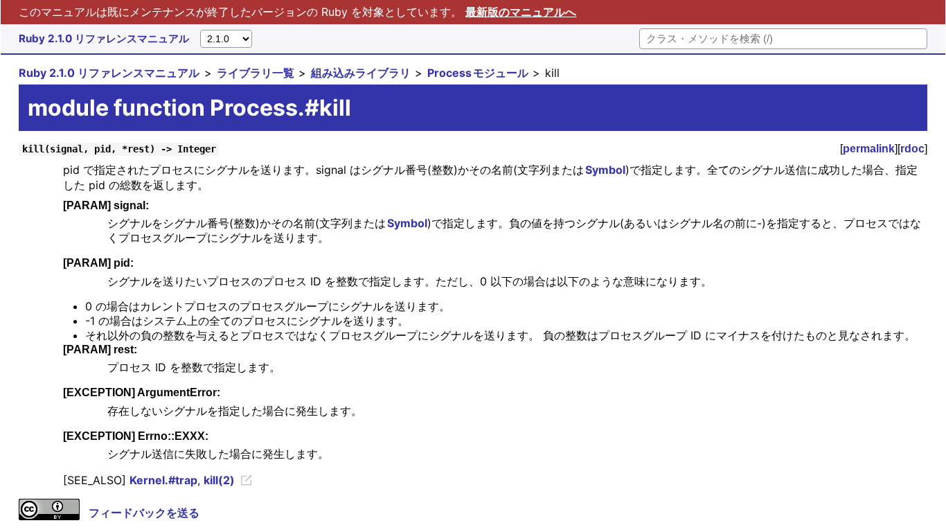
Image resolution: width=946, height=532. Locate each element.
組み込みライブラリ (361, 73)
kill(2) (219, 480)
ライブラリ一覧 (255, 73)
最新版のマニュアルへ (520, 12)
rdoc (912, 148)
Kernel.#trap (163, 480)
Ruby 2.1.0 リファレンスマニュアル (104, 38)
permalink (869, 148)
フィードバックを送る (144, 513)
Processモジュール (477, 73)
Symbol (605, 170)
